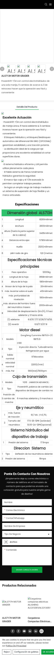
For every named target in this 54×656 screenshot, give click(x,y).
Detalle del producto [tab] (27, 106)
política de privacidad (16, 645)
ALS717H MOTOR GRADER (11, 619)
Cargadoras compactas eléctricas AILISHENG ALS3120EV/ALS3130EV (40, 619)
